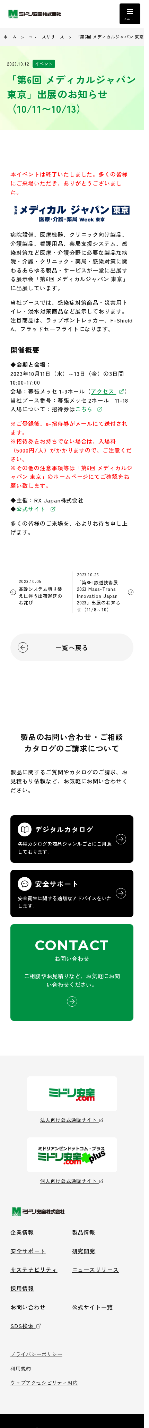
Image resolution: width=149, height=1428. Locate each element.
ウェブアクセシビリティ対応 (44, 1382)
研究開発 (84, 1251)
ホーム (10, 37)
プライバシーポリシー (36, 1354)
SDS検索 (22, 1326)
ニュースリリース (46, 37)
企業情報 (22, 1232)
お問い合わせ (28, 1307)
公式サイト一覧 (92, 1307)
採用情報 (22, 1288)
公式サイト (31, 509)
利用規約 (20, 1368)
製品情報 (84, 1232)
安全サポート (28, 1251)
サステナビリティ (34, 1269)
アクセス (103, 391)
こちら (85, 409)
